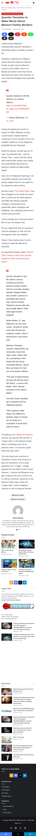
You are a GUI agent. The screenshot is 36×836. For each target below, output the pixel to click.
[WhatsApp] (31, 34)
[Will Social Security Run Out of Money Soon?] (6, 691)
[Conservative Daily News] (12, 2)
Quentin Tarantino (18, 499)
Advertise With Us (8, 806)
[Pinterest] (17, 34)
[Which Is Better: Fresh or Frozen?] (9, 563)
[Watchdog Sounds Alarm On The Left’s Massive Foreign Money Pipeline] (6, 730)
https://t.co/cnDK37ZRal (16, 106)
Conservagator (5, 786)
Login (4, 809)
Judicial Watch (5, 790)
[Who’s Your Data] (6, 739)
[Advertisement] (18, 662)
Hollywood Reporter (24, 435)
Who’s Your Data (18, 737)
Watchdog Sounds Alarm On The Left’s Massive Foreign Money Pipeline (22, 730)
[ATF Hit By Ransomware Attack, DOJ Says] (6, 757)
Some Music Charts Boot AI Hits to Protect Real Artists (26, 552)
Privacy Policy (7, 812)
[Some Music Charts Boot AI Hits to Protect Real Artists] (27, 544)
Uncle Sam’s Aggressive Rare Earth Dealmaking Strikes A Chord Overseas (22, 747)
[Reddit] (24, 34)
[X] (11, 34)
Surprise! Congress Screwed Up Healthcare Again (26, 571)
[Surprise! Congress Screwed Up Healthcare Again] (27, 563)
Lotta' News (4, 793)
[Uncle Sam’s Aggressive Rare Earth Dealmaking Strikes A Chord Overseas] (6, 748)
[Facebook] (4, 34)
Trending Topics (11, 7)
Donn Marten (7, 29)
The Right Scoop (6, 796)
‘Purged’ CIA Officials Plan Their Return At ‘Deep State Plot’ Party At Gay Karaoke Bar (23, 636)
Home (4, 7)
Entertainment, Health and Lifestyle (12, 13)
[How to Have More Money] (9, 544)
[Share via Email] (4, 38)
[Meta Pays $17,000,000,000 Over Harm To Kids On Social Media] (6, 711)
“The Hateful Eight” (22, 191)
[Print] (11, 38)
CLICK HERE (18, 596)
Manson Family (18, 495)
